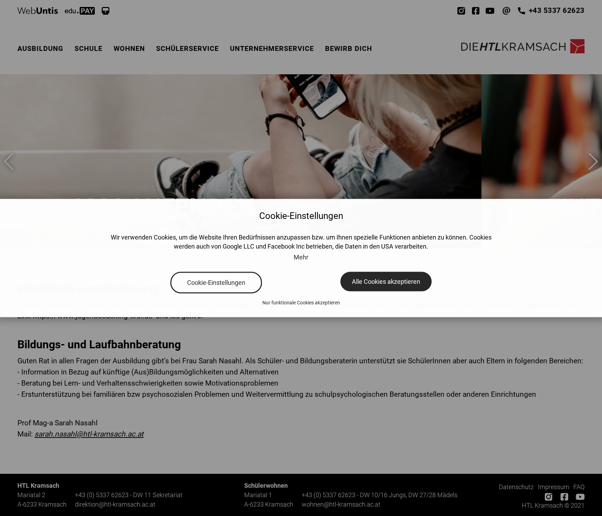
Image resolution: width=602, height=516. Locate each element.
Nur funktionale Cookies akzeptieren (301, 302)
